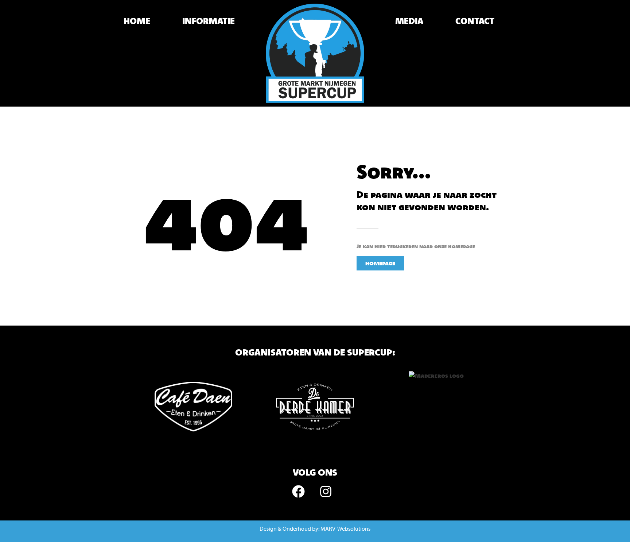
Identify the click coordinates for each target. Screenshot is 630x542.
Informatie (208, 20)
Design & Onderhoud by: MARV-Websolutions (315, 528)
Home (137, 20)
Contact (474, 20)
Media (409, 20)
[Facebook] (298, 491)
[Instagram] (326, 491)
